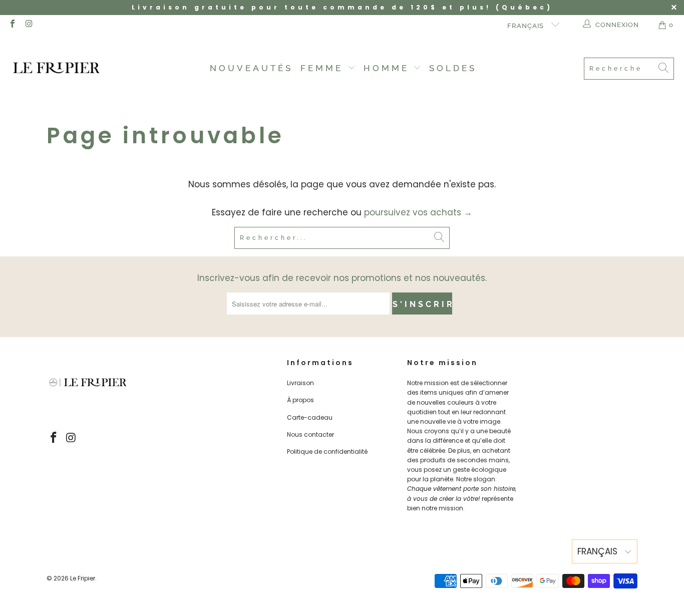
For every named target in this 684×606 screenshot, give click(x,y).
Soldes (453, 68)
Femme (324, 68)
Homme (389, 68)
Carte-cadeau (309, 417)
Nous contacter (310, 434)
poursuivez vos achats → (418, 212)
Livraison (300, 383)
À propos (300, 400)
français (526, 26)
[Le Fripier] (56, 68)
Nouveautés (251, 68)
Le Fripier (82, 578)
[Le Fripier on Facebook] (12, 25)
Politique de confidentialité (327, 451)
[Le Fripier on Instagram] (28, 25)
